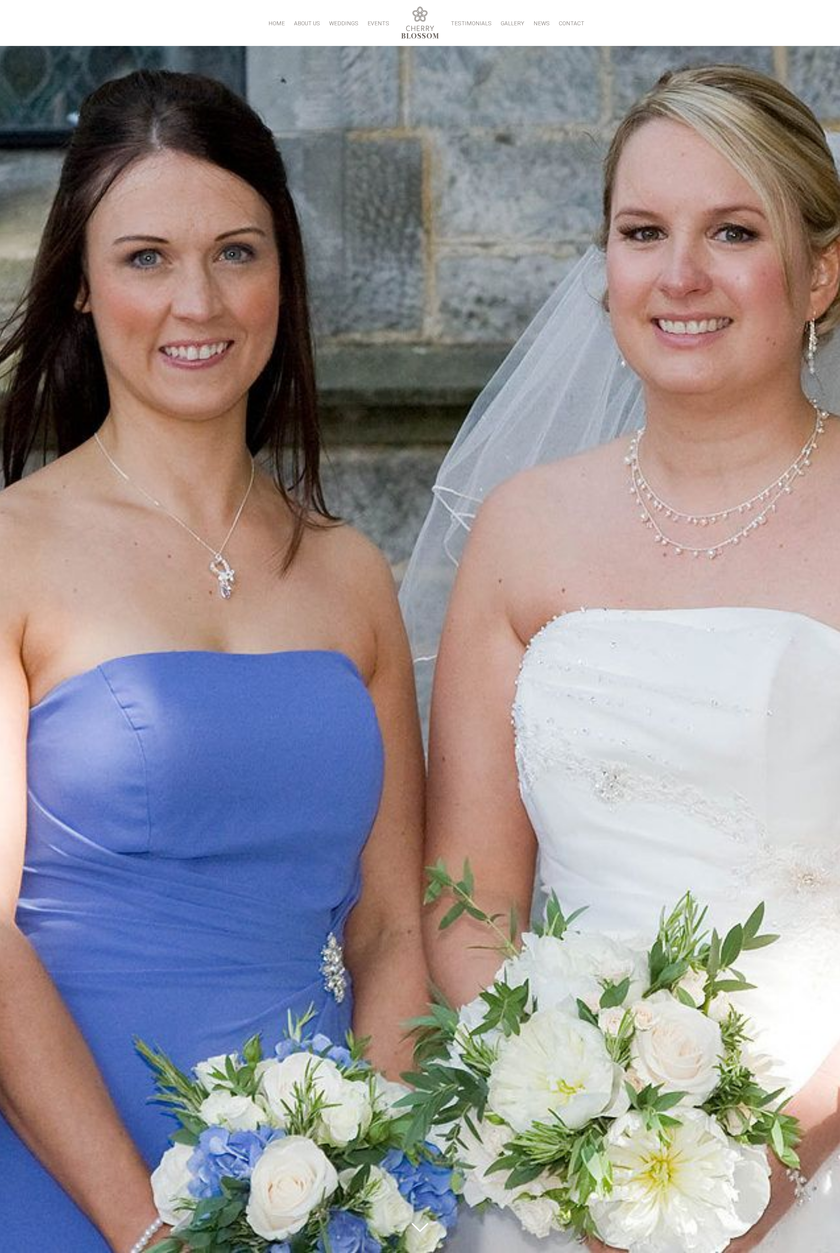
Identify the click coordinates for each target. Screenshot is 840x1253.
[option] (420, 626)
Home (276, 23)
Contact (571, 23)
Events (378, 23)
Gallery (512, 23)
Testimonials (471, 23)
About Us (307, 23)
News (542, 23)
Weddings (343, 23)
